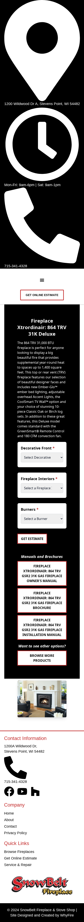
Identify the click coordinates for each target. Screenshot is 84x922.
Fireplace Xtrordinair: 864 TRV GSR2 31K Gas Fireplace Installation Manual (42, 627)
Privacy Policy (15, 833)
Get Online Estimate (20, 858)
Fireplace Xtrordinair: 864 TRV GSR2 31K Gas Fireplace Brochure (42, 600)
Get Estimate (32, 538)
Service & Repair (18, 865)
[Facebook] (9, 791)
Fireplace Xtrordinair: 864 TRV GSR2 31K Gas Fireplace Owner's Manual (42, 573)
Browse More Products (42, 658)
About (9, 820)
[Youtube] (22, 791)
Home (9, 813)
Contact (10, 826)
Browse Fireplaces (19, 852)
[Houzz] (35, 791)
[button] (42, 280)
